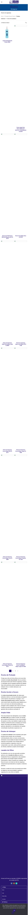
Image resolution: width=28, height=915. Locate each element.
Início (2, 16)
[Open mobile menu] (1, 2)
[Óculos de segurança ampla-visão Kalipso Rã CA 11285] (20, 291)
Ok (13, 910)
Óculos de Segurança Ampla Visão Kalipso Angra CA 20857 (7, 344)
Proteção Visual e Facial (10, 16)
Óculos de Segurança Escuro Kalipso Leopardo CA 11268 (21, 558)
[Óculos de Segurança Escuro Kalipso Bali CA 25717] (7, 398)
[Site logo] (14, 1)
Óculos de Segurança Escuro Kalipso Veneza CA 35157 (7, 665)
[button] (14, 887)
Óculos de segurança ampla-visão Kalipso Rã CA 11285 (20, 344)
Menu (4, 887)
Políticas (5, 902)
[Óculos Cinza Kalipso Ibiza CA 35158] (20, 184)
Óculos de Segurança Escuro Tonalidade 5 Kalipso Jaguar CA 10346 (21, 665)
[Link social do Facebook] (12, 883)
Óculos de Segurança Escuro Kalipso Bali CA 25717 (7, 451)
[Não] (12, 912)
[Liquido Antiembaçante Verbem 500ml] (7, 32)
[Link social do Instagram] (14, 883)
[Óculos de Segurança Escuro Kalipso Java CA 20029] (7, 505)
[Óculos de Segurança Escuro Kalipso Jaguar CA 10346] (20, 398)
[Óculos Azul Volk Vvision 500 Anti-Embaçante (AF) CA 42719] (7, 184)
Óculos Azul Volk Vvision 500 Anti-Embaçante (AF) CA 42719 (7, 237)
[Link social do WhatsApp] (16, 883)
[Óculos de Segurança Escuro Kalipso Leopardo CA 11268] (20, 505)
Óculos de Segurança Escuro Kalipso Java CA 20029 (7, 558)
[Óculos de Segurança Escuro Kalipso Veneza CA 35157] (7, 612)
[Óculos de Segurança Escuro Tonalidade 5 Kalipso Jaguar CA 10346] (20, 612)
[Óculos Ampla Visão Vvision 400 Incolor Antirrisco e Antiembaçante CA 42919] (20, 75)
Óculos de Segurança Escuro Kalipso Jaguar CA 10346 (20, 451)
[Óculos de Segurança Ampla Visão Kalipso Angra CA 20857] (7, 291)
